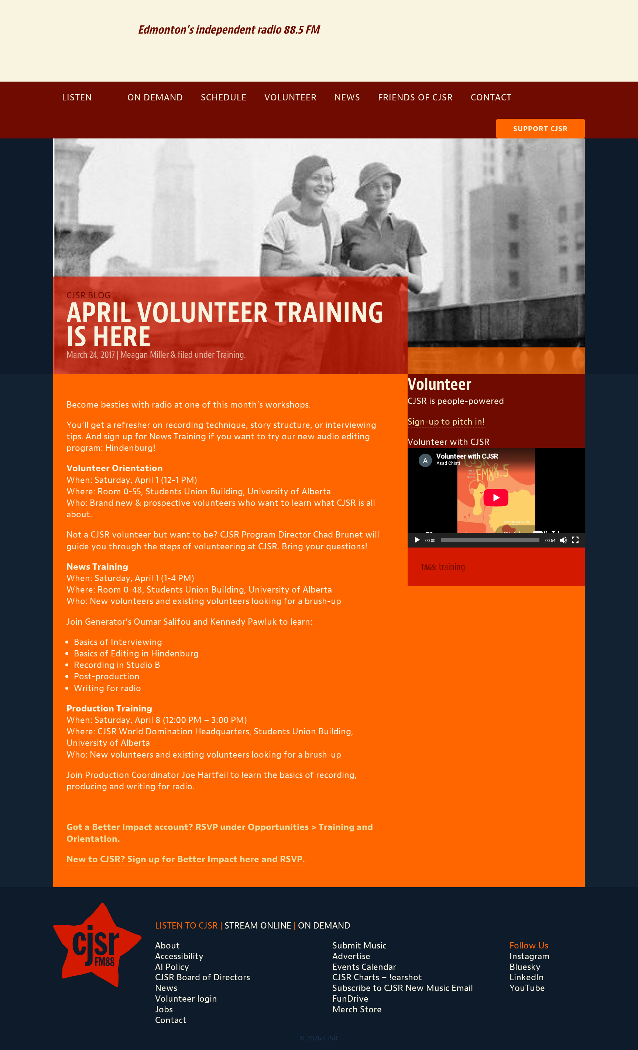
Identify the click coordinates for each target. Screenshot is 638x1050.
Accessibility (179, 956)
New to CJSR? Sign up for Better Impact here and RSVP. (185, 859)
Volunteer (290, 97)
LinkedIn (527, 977)
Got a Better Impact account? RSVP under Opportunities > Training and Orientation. (219, 832)
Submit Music (359, 945)
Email (490, 16)
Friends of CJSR (415, 97)
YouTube (527, 988)
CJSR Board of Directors (202, 977)
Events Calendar (364, 967)
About (167, 945)
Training (230, 355)
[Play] (417, 540)
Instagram (565, 16)
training (452, 566)
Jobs (164, 1009)
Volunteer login (186, 999)
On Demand (155, 97)
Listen (77, 97)
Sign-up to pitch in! (446, 422)
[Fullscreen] (575, 540)
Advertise (351, 956)
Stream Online (257, 925)
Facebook (541, 16)
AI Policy (172, 967)
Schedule (224, 97)
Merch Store (357, 1009)
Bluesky (525, 967)
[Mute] (563, 540)
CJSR (90, 39)
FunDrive (350, 999)
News (347, 97)
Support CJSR (540, 128)
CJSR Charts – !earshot (377, 977)
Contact (491, 97)
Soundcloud (516, 16)
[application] (496, 498)
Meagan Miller (144, 355)
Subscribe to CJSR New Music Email (402, 988)
